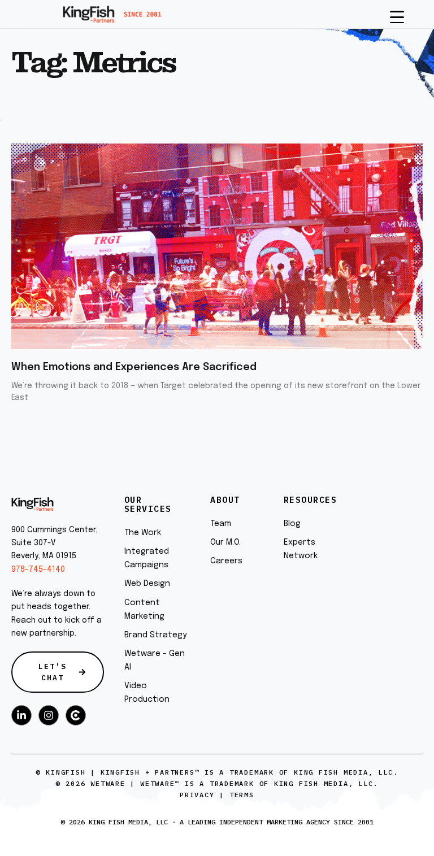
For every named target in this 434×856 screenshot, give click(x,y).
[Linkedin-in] (21, 715)
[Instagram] (48, 715)
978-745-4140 (38, 569)
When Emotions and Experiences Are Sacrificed (134, 367)
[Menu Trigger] (397, 16)
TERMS (241, 794)
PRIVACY (197, 794)
